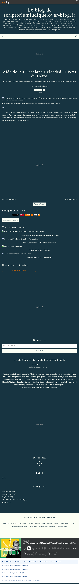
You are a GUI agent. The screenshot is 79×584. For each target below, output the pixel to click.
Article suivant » (71, 199)
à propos (53, 554)
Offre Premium (33, 526)
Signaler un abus (64, 523)
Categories (37, 81)
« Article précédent (9, 199)
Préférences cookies (62, 526)
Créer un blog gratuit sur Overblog (36, 523)
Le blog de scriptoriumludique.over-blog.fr (39, 12)
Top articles (49, 523)
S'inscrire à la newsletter (10, 220)
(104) (9, 494)
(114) (8, 492)
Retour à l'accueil (39, 204)
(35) (7, 497)
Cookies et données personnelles (47, 526)
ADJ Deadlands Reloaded (40, 86)
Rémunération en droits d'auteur (19, 526)
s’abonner (30, 554)
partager (42, 554)
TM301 (37, 387)
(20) (6, 502)
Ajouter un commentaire (19, 270)
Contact (56, 523)
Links (4, 478)
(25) (14, 500)
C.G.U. (73, 523)
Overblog (51, 517)
